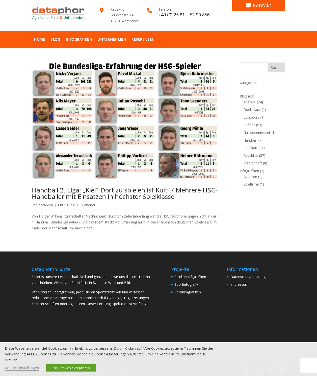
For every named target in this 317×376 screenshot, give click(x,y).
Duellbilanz (252, 109)
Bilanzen (250, 176)
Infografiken (79, 39)
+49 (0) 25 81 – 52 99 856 (184, 15)
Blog (55, 39)
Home (39, 39)
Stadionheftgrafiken (190, 276)
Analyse (249, 102)
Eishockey (251, 117)
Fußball (249, 125)
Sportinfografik (186, 284)
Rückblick (250, 155)
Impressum (239, 284)
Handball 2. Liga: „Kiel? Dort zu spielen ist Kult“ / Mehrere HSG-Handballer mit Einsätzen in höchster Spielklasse (125, 193)
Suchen (277, 67)
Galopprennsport (256, 132)
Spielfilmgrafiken (188, 292)
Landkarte (251, 147)
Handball (89, 205)
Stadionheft (252, 163)
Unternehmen (112, 39)
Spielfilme (251, 184)
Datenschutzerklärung (247, 276)
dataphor (46, 205)
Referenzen (143, 39)
